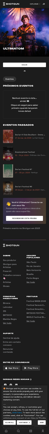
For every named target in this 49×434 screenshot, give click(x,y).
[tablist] (24, 79)
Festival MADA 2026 (36, 301)
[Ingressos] (30, 431)
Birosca (6, 303)
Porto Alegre (33, 278)
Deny (42, 423)
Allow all (9, 423)
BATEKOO (7, 315)
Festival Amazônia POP (38, 309)
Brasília (30, 274)
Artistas (7, 282)
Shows (6, 286)
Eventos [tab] (10, 79)
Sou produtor (9, 260)
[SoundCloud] (24, 71)
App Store (13, 368)
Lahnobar (7, 307)
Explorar (34, 4)
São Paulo (31, 262)
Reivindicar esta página (24, 218)
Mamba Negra (10, 319)
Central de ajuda (11, 338)
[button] (24, 65)
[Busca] (18, 431)
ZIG (4, 311)
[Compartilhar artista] (43, 4)
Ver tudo (31, 282)
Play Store (33, 368)
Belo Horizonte (34, 270)
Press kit (7, 271)
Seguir (24, 65)
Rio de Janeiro (34, 266)
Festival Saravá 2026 (37, 305)
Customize (23, 423)
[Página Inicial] (11, 3)
